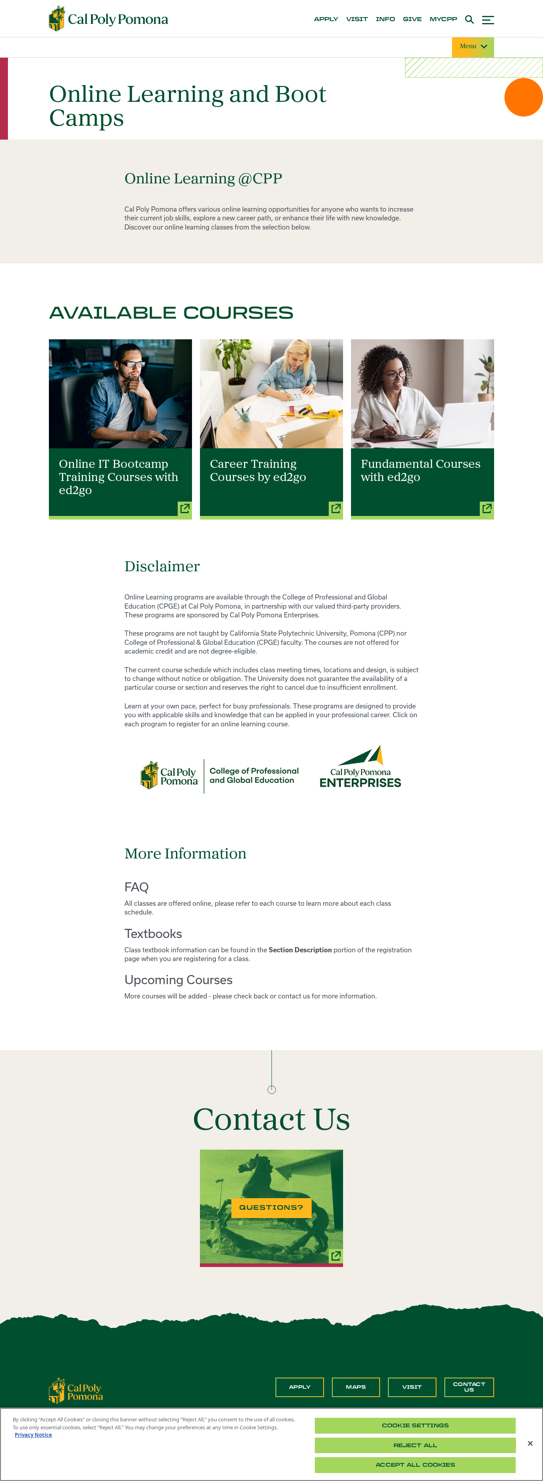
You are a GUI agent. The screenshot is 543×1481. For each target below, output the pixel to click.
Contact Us (469, 1387)
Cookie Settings (415, 1425)
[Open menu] (488, 19)
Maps (356, 1387)
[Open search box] (469, 18)
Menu (468, 46)
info (385, 19)
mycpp (443, 19)
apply (326, 19)
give (412, 19)
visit (357, 19)
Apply (300, 1387)
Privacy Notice (33, 1434)
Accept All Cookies (415, 1465)
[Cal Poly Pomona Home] (108, 19)
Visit (412, 1387)
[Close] (530, 1443)
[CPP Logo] (76, 1390)
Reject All (415, 1445)
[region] (271, 1444)
